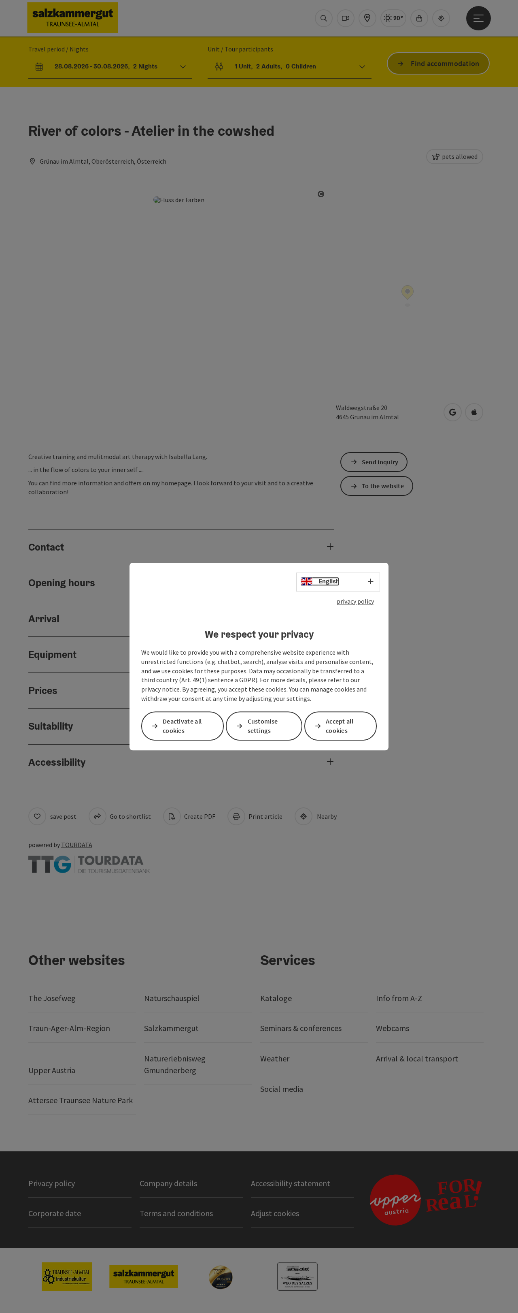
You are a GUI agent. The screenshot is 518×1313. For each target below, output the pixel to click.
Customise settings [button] (263, 725)
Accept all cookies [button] (339, 725)
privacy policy (355, 601)
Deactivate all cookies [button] (182, 725)
